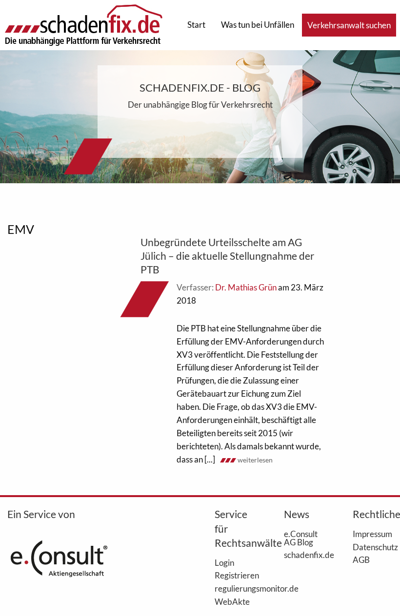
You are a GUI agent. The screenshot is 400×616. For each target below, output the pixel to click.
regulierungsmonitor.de (235, 588)
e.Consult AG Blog (301, 538)
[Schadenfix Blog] (83, 24)
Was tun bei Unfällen (257, 24)
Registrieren (235, 575)
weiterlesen (255, 460)
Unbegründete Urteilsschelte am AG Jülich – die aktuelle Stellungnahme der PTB (227, 255)
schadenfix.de (304, 554)
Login (224, 562)
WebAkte (232, 601)
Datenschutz (373, 547)
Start (196, 24)
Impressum (372, 534)
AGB (361, 559)
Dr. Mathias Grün (246, 287)
